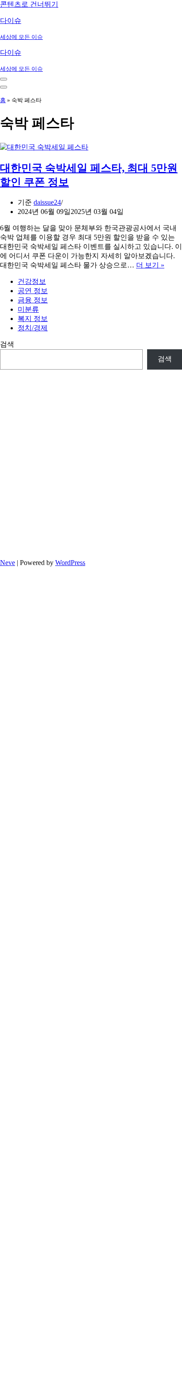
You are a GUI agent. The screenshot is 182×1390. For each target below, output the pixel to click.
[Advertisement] (91, 461)
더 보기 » (150, 265)
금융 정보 (33, 300)
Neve (7, 562)
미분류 (28, 309)
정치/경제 (33, 328)
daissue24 (47, 202)
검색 (7, 344)
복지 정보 (33, 318)
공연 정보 (33, 290)
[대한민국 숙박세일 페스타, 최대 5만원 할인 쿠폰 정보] (44, 147)
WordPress (70, 562)
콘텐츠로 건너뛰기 (29, 4)
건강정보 (32, 281)
